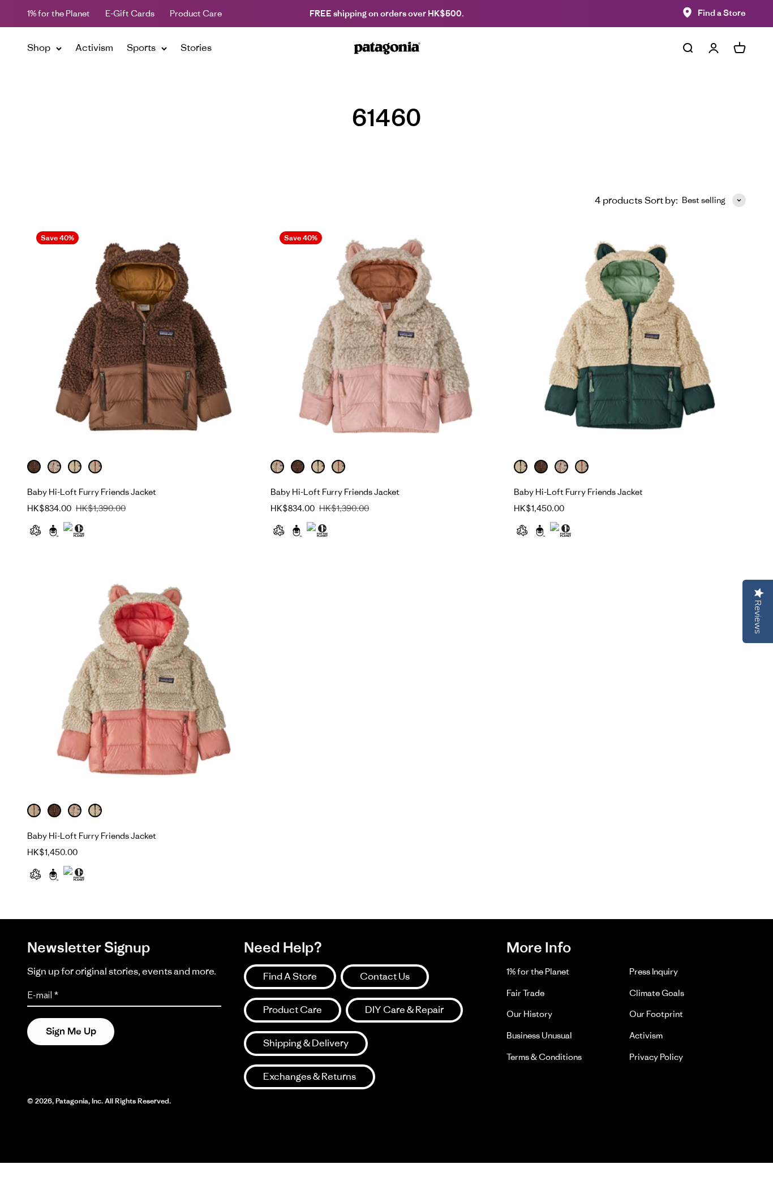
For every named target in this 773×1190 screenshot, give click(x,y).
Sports (141, 47)
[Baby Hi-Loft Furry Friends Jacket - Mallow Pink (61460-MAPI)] (386, 338)
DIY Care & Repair (404, 1009)
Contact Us (385, 976)
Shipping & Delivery (306, 1043)
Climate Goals (656, 993)
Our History (529, 1013)
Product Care (196, 13)
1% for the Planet (58, 13)
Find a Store (722, 12)
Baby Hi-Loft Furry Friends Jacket (91, 491)
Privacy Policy (656, 1056)
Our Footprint (656, 1013)
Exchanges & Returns (309, 1076)
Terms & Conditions (544, 1056)
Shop (38, 47)
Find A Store (290, 976)
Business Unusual (539, 1035)
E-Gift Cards (129, 13)
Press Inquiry (653, 971)
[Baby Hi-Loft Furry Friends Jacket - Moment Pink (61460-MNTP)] (143, 682)
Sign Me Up (71, 1031)
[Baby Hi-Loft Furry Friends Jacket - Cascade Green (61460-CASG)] (629, 338)
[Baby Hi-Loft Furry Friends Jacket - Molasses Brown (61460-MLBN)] (143, 338)
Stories (196, 47)
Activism (94, 47)
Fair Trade (525, 993)
